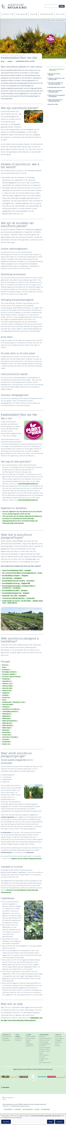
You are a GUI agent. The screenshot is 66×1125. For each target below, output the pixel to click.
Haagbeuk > (6, 693)
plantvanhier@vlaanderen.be (28, 484)
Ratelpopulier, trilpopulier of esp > (14, 702)
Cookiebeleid (17, 1109)
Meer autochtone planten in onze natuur (56, 69)
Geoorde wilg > (7, 688)
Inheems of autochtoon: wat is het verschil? (56, 78)
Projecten (18, 1040)
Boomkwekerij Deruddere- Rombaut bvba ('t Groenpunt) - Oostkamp (18, 587)
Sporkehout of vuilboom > (11, 709)
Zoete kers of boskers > (10, 737)
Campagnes (30, 1044)
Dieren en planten (44, 1049)
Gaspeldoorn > (7, 681)
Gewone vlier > (7, 690)
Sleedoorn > (6, 707)
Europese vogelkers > (9, 674)
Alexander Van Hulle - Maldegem (14, 596)
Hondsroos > (6, 697)
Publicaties (59, 1042)
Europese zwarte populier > (11, 676)
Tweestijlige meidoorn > (10, 711)
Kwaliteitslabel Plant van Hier (56, 87)
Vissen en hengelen (45, 1047)
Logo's (57, 1044)
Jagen (41, 1053)
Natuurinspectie (44, 1055)
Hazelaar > (6, 695)
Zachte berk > (7, 735)
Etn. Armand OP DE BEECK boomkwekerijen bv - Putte (22, 573)
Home (2, 61)
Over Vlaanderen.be (27, 1109)
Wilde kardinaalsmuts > (10, 721)
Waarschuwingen (31, 1036)
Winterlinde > (6, 732)
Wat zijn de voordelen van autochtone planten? (55, 83)
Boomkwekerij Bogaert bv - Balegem (15, 593)
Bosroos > (5, 665)
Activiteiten (6, 1038)
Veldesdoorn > (7, 714)
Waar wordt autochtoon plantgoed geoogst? (55, 100)
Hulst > (4, 700)
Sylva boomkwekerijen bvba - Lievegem (16, 570)
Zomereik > (6, 739)
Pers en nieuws (31, 1038)
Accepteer (59, 1121)
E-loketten (42, 1036)
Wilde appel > (6, 718)
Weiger (51, 1121)
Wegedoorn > (7, 716)
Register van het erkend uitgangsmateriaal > (27, 858)
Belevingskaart (7, 1040)
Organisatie (59, 1036)
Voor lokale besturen (45, 1062)
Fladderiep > (6, 679)
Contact (58, 1045)
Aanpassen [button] (6, 1121)
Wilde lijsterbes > (8, 725)
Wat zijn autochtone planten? (54, 74)
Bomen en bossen (45, 1040)
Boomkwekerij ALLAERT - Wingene (15, 590)
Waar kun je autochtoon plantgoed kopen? (55, 91)
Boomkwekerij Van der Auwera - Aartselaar (18, 581)
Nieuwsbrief (30, 1045)
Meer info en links (53, 104)
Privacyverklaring (8, 1109)
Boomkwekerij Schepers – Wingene (15, 575)
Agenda (29, 1040)
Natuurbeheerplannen (46, 1038)
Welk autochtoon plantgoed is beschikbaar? (56, 95)
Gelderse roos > (7, 683)
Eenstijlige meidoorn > (9, 672)
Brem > (4, 667)
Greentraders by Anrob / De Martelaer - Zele (19, 601)
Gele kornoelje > (7, 686)
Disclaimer (37, 1109)
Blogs (28, 1042)
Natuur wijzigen (44, 1042)
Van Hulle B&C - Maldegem (12, 578)
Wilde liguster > (7, 723)
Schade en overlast (45, 1051)
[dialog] (33, 1119)
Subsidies (42, 1057)
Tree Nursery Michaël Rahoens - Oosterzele (18, 598)
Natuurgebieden (7, 1036)
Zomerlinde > (6, 742)
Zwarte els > (6, 744)
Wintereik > (6, 730)
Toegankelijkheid (45, 1109)
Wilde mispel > (7, 728)
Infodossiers (19, 1038)
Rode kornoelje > (8, 704)
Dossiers (10, 61)
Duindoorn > (6, 669)
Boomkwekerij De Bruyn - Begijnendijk (16, 583)
